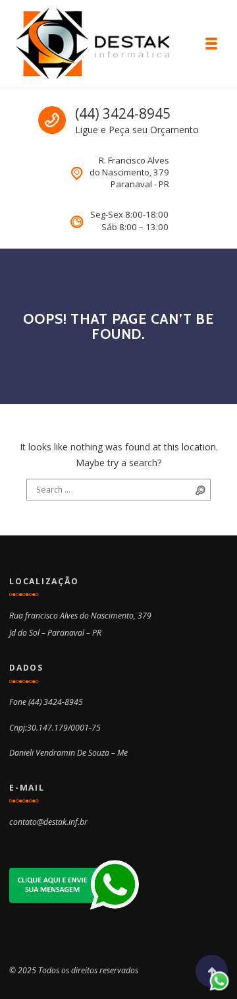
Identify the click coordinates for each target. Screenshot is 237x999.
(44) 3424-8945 (123, 113)
